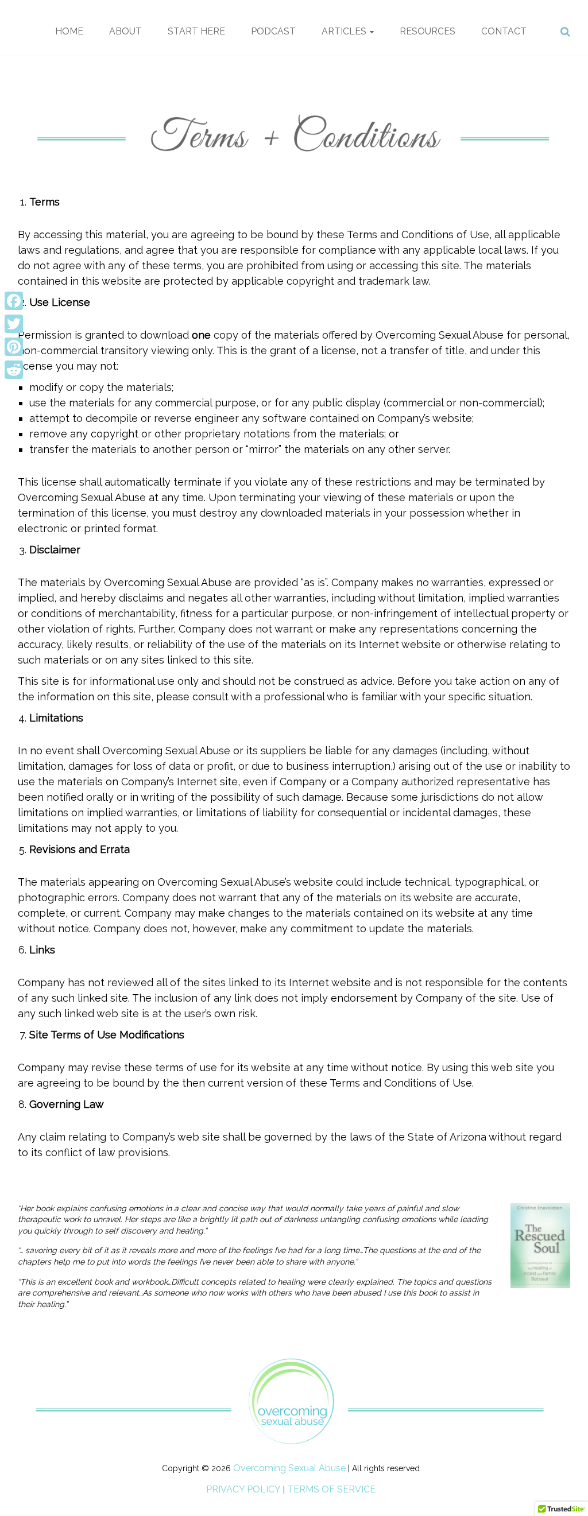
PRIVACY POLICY (243, 1489)
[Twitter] (13, 323)
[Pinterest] (13, 346)
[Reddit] (13, 369)
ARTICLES (344, 31)
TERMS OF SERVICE (331, 1489)
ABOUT (125, 31)
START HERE (196, 31)
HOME (69, 31)
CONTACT (504, 31)
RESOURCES (427, 31)
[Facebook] (13, 300)
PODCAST (273, 31)
